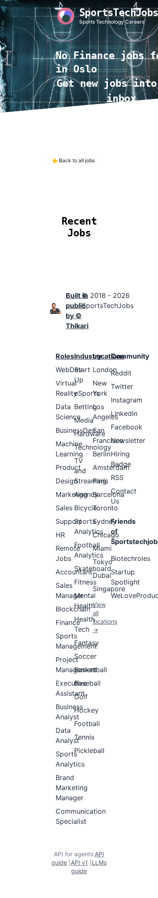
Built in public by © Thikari (77, 310)
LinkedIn (124, 413)
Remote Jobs (75, 184)
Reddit (121, 373)
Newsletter (128, 440)
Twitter (122, 386)
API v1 (79, 862)
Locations (60, 196)
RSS (117, 477)
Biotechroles (130, 558)
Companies (106, 196)
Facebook (126, 427)
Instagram (126, 400)
